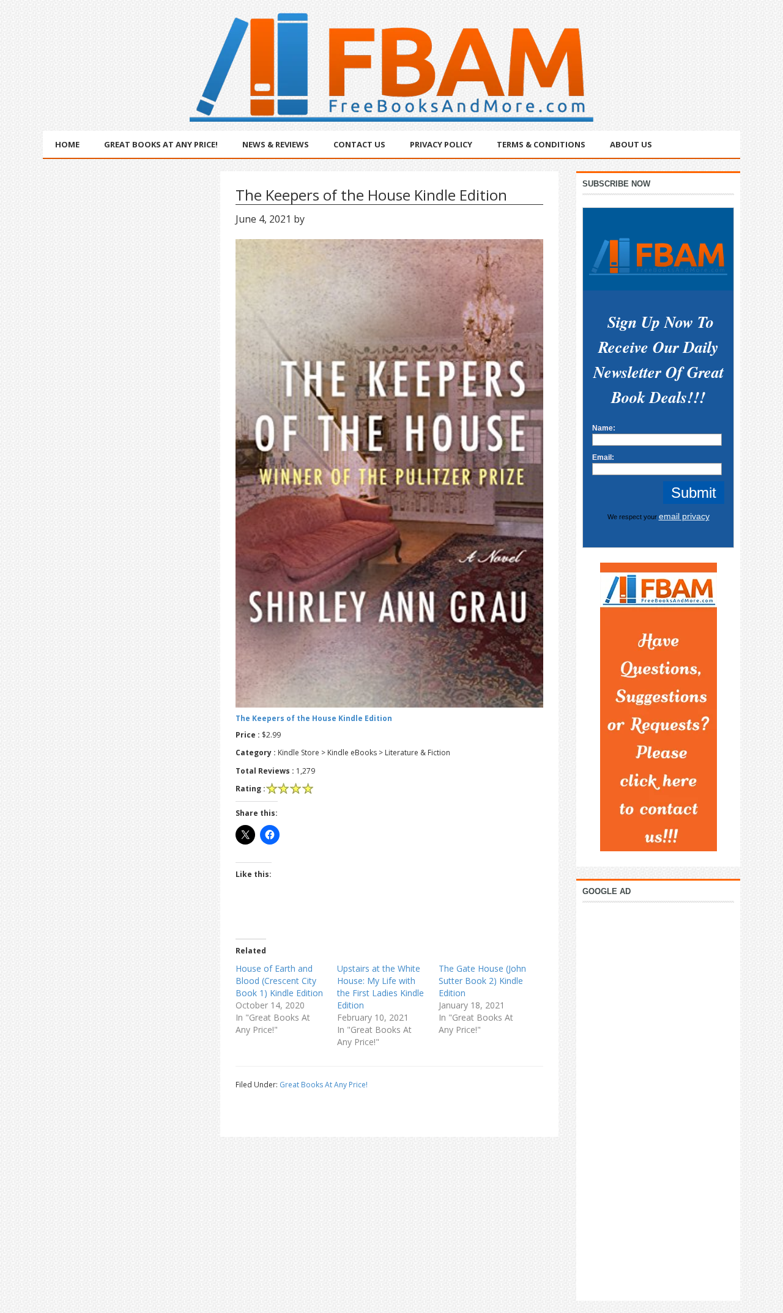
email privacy (684, 516)
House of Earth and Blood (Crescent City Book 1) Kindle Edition (279, 981)
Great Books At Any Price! (324, 1084)
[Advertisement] (658, 1098)
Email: (603, 457)
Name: (603, 428)
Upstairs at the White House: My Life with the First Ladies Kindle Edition (380, 987)
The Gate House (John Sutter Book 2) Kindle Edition (482, 981)
